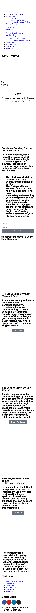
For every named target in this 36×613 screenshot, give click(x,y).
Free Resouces (11, 26)
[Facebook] (4, 602)
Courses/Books (11, 24)
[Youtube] (9, 602)
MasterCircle (14, 18)
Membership (10, 16)
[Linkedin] (14, 602)
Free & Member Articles (22, 22)
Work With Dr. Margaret (14, 14)
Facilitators (10, 28)
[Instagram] (18, 602)
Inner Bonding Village (17, 20)
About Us (9, 30)
